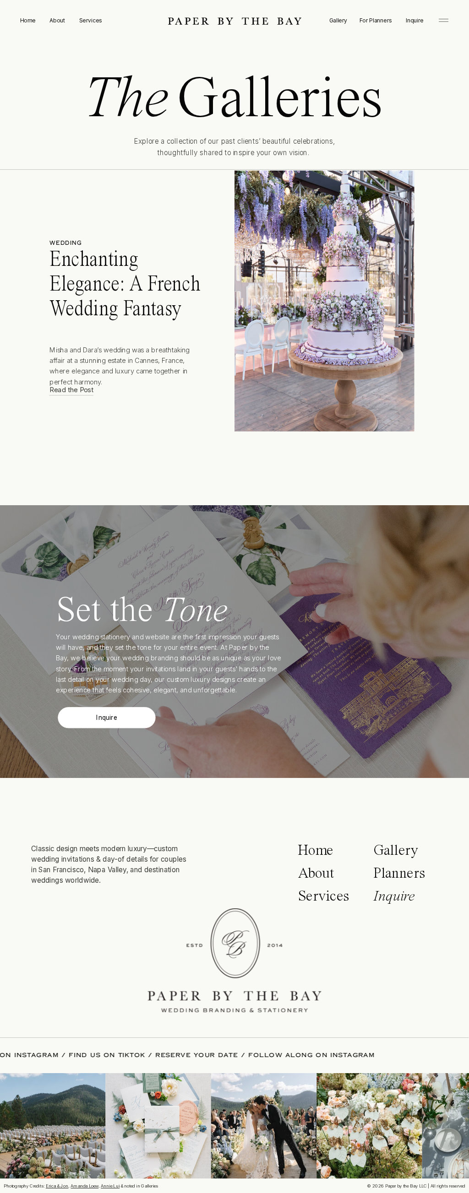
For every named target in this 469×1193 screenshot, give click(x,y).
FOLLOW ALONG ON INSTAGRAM (340, 1055)
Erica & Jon (57, 1186)
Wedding (65, 243)
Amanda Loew (84, 1186)
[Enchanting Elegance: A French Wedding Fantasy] (324, 301)
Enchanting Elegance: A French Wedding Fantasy (124, 285)
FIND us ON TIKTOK (135, 1055)
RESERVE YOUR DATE (225, 1055)
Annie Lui (110, 1186)
